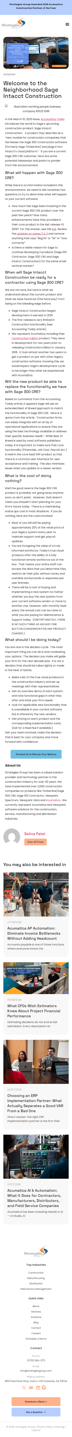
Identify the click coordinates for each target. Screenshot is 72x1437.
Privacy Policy (45, 1427)
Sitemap (60, 1427)
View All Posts (35, 842)
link (54, 229)
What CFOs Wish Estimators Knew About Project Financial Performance (33, 1010)
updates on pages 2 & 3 (32, 234)
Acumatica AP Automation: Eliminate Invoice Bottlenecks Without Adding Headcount (33, 933)
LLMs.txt (36, 1430)
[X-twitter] (24, 1388)
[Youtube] (31, 1388)
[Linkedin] (38, 1388)
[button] (67, 24)
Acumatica (53, 800)
